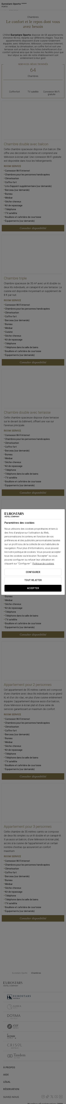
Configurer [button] (33, 572)
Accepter (33, 588)
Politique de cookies (43, 563)
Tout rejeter (33, 580)
